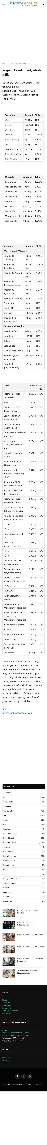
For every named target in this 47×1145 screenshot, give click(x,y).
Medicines (6, 847)
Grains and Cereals (10, 833)
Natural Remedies (9, 856)
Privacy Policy (7, 1008)
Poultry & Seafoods (10, 879)
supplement (7, 892)
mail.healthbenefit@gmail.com (15, 1035)
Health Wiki (6, 1057)
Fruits (5, 824)
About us (6, 1003)
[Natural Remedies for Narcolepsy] (9, 949)
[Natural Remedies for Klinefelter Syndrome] (9, 961)
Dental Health (8, 802)
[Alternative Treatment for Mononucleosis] (9, 973)
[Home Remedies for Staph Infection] (9, 913)
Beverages (7, 793)
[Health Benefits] (23, 4)
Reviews (6, 888)
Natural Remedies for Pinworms (30, 935)
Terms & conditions (10, 1011)
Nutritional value (9, 861)
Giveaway (6, 829)
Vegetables (7, 897)
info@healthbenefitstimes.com (15, 1033)
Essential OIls (8, 811)
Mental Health (8, 852)
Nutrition (5, 1060)
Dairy (4, 797)
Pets (4, 874)
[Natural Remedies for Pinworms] (9, 937)
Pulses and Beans (9, 883)
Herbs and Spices (9, 843)
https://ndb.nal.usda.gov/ (16, 713)
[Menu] (4, 4)
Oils (4, 870)
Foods (5, 820)
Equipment (7, 806)
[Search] (43, 4)
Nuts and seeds (8, 865)
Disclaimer (6, 1013)
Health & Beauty (9, 838)
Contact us (6, 1005)
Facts (5, 815)
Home (4, 1000)
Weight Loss (7, 901)
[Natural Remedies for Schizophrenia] (9, 925)
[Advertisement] (23, 35)
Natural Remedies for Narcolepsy (30, 947)
